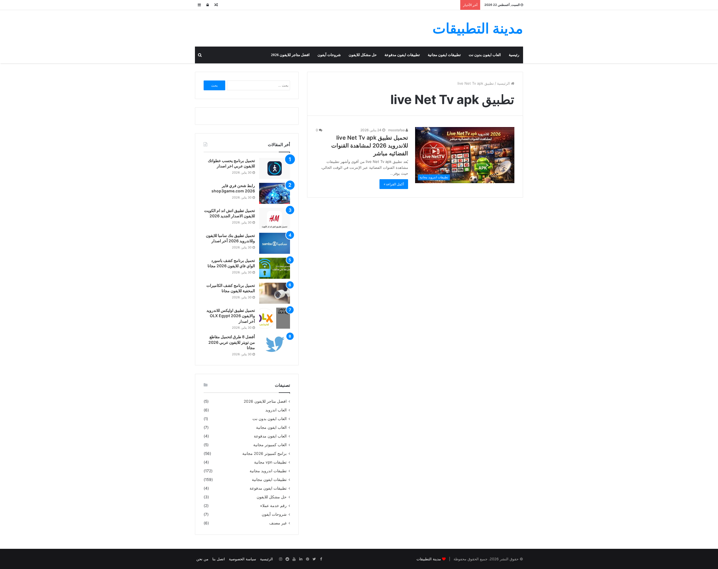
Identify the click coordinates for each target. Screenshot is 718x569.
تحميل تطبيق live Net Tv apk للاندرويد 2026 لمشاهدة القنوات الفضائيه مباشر (369, 145)
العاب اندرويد (276, 410)
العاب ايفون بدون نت (485, 55)
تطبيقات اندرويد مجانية (268, 471)
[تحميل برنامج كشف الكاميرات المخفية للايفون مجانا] (274, 293)
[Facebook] (320, 559)
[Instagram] (280, 559)
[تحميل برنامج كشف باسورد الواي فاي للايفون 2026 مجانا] (274, 268)
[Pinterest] (307, 559)
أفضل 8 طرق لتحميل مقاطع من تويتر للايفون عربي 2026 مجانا (231, 342)
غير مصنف (278, 523)
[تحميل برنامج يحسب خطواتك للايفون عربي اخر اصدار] (274, 168)
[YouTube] (294, 559)
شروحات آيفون (329, 55)
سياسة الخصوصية (242, 559)
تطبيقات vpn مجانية (270, 462)
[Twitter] (314, 559)
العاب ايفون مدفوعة (270, 436)
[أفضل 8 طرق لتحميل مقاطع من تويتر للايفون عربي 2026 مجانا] (274, 344)
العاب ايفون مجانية (271, 427)
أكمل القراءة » (394, 184)
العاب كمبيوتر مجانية (270, 445)
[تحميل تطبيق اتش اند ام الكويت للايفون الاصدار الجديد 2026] (274, 218)
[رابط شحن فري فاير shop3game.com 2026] (274, 193)
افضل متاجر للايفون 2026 (290, 55)
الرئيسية (504, 83)
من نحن (202, 559)
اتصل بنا (218, 559)
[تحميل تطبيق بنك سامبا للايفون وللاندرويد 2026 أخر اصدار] (274, 243)
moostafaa (397, 130)
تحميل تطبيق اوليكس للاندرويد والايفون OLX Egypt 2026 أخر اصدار (230, 316)
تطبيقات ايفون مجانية (444, 55)
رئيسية (514, 55)
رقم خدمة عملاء (273, 505)
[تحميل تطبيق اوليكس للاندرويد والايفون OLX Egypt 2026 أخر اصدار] (274, 318)
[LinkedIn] (300, 559)
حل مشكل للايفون (363, 55)
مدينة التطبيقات (428, 559)
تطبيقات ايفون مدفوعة (402, 55)
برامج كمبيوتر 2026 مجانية (264, 453)
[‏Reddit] (287, 559)
